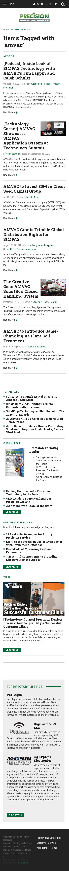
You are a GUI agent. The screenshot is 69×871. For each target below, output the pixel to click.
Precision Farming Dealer (43, 450)
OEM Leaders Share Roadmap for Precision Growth (28, 500)
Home (6, 29)
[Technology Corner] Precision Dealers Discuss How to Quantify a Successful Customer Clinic (32, 623)
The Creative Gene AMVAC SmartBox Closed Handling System (20, 289)
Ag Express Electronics (42, 759)
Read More (9, 112)
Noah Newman (13, 153)
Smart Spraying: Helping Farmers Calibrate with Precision (29, 405)
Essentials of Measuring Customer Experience (29, 550)
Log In (39, 4)
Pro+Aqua (14, 695)
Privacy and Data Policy (49, 838)
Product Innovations (26, 249)
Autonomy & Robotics (41, 83)
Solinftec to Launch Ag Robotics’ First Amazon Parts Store (32, 398)
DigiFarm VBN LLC (45, 726)
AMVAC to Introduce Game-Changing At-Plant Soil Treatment (30, 335)
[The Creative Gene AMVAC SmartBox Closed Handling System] (53, 287)
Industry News (33, 197)
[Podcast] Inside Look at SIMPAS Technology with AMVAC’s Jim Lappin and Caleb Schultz (29, 70)
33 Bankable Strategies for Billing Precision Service (29, 536)
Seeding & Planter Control (45, 302)
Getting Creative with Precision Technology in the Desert (28, 492)
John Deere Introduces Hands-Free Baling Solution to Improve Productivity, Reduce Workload (35, 429)
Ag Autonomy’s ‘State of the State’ (29, 506)
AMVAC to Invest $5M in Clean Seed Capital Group (34, 189)
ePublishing (23, 863)
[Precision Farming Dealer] (14, 462)
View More (12, 512)
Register (51, 4)
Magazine (42, 848)
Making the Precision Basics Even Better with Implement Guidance (34, 543)
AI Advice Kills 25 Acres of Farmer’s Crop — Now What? (34, 420)
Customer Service (46, 843)
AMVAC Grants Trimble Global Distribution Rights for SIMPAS (33, 234)
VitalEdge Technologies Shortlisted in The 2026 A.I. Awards (35, 412)
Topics (11, 4)
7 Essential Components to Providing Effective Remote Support (31, 558)
